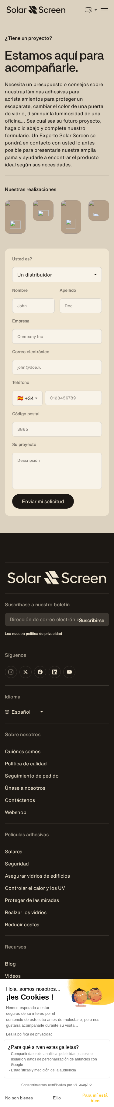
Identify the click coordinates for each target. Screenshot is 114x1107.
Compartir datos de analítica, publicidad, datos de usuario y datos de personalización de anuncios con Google (54, 1059)
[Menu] (104, 10)
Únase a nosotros (25, 787)
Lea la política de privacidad (29, 1034)
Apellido (68, 290)
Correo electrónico (30, 352)
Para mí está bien (95, 1098)
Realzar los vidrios (26, 912)
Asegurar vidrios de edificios (37, 875)
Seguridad (17, 863)
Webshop (15, 812)
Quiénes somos (22, 751)
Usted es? (22, 259)
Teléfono (20, 382)
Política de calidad (26, 763)
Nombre (20, 290)
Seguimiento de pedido (32, 775)
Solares (13, 851)
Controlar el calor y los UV (35, 888)
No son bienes (19, 1097)
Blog (10, 963)
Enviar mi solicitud (43, 501)
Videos (13, 975)
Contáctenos (20, 800)
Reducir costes (22, 924)
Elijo (57, 1097)
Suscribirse (91, 620)
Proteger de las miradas (32, 900)
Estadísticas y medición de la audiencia (43, 1070)
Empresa (20, 321)
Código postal (26, 414)
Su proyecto (24, 444)
